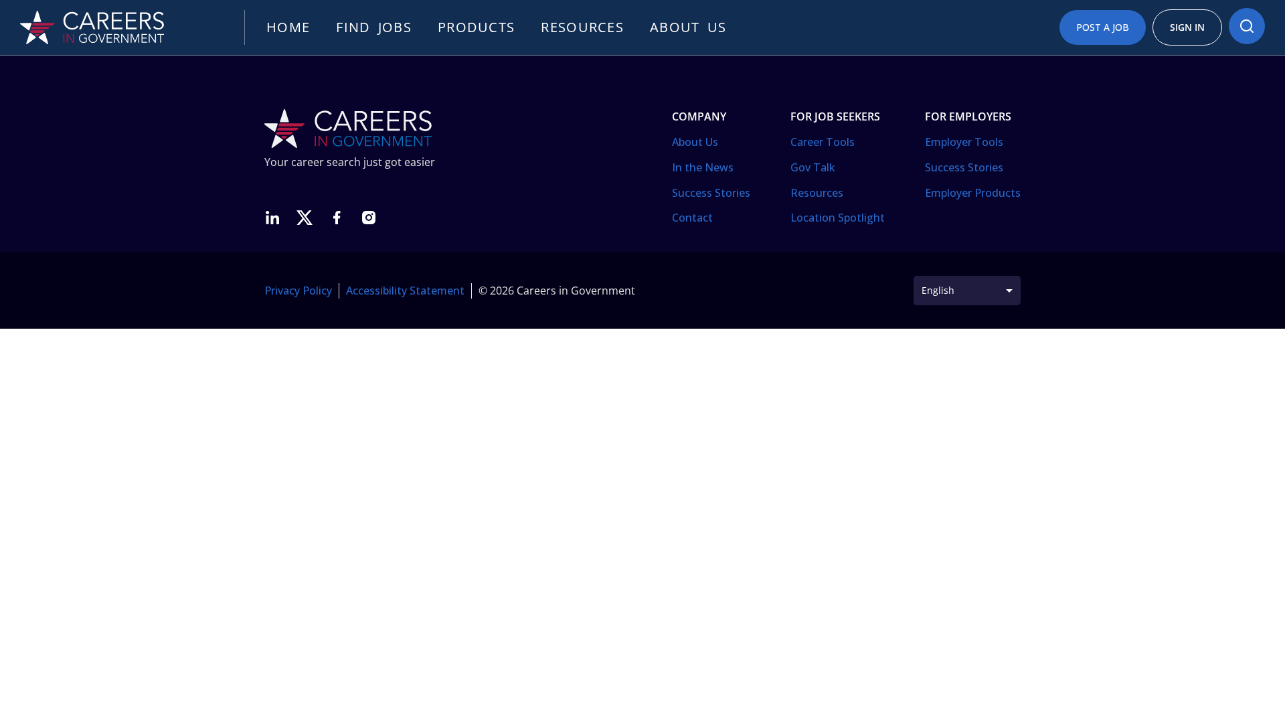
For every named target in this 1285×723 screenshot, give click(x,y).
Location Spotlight (837, 217)
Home (288, 27)
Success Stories (711, 192)
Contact (692, 217)
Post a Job (1102, 27)
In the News (703, 167)
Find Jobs (374, 27)
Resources (582, 27)
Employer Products (973, 192)
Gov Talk (812, 167)
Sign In (1187, 27)
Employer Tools (964, 142)
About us (688, 27)
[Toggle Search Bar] (1247, 26)
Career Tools (822, 142)
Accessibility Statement (405, 290)
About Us (695, 142)
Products (476, 27)
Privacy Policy (298, 290)
